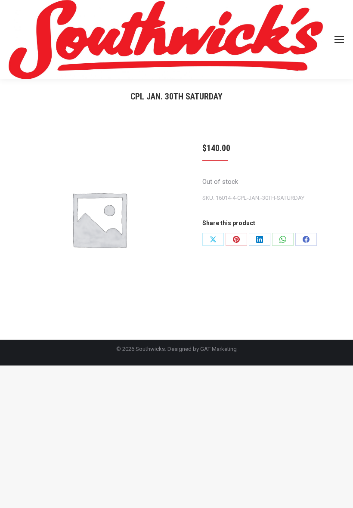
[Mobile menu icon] (339, 39)
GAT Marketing (218, 349)
